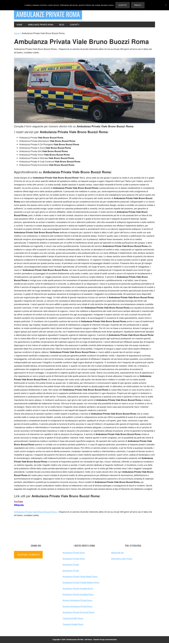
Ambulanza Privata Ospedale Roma (78, 594)
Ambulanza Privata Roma (74, 558)
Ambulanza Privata (71, 570)
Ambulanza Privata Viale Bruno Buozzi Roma (35, 511)
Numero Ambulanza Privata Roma (77, 606)
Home (17, 33)
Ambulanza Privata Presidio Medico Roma (81, 582)
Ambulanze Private (71, 564)
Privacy (137, 5)
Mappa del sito (117, 552)
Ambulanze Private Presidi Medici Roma (80, 576)
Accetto (123, 5)
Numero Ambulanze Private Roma (77, 600)
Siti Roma (88, 639)
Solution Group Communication (105, 639)
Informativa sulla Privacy (121, 558)
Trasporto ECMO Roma (73, 618)
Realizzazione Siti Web (75, 639)
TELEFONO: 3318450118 (28, 554)
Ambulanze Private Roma (48, 14)
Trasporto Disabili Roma (73, 624)
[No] (165, 5)
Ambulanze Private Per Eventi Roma (78, 612)
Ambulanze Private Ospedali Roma (78, 588)
